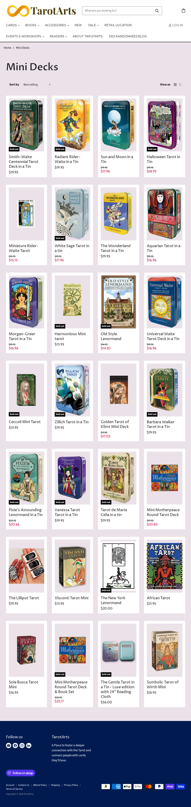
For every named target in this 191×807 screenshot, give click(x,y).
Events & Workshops (24, 36)
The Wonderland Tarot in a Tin (116, 248)
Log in (177, 25)
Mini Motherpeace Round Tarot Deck (163, 512)
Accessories (56, 25)
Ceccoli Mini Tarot (25, 422)
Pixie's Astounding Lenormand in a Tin (26, 512)
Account (10, 785)
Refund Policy (40, 785)
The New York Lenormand (113, 601)
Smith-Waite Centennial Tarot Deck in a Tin (23, 162)
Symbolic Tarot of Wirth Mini (163, 685)
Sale (92, 25)
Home (7, 47)
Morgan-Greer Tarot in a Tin (22, 337)
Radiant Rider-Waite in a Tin (68, 159)
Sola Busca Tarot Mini (23, 685)
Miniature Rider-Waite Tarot (23, 248)
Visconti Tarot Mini (71, 598)
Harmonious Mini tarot (70, 337)
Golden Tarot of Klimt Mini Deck (115, 424)
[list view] (180, 84)
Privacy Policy (71, 785)
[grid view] (175, 84)
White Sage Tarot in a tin (72, 248)
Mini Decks (22, 47)
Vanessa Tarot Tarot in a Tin (67, 512)
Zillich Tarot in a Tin (72, 422)
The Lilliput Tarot (24, 598)
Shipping (55, 785)
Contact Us (23, 785)
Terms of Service (14, 789)
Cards (12, 25)
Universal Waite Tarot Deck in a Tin (163, 337)
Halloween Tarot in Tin (163, 159)
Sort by (14, 84)
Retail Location (118, 25)
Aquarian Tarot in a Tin (163, 248)
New (78, 25)
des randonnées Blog (128, 36)
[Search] (157, 11)
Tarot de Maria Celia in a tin (114, 512)
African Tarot (158, 598)
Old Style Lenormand (111, 337)
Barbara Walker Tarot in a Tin (161, 425)
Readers (57, 36)
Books (31, 25)
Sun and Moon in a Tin (117, 159)
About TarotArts (88, 36)
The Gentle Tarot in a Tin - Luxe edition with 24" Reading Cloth (117, 689)
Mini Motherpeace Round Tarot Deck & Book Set (71, 687)
